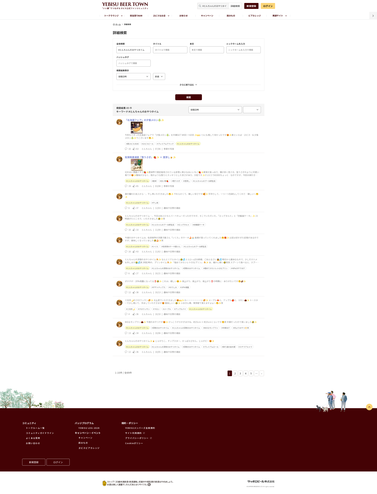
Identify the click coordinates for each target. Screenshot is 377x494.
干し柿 (155, 202)
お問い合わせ (33, 443)
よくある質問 (33, 437)
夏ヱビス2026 (133, 143)
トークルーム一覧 (35, 427)
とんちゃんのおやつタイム (188, 143)
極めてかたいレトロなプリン (216, 268)
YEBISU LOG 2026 (89, 427)
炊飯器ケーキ (199, 224)
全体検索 (120, 43)
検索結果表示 (122, 70)
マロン (157, 309)
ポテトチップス (159, 287)
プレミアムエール (211, 346)
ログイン (268, 6)
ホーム (118, 24)
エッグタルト (184, 224)
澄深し (187, 181)
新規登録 (251, 6)
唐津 (154, 181)
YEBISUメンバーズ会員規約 (140, 427)
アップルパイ (180, 309)
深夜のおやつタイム (192, 268)
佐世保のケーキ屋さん (171, 246)
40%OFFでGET (238, 268)
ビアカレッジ (254, 15)
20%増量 (185, 287)
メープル (167, 309)
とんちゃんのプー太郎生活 (204, 181)
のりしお (173, 287)
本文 (192, 43)
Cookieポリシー (134, 443)
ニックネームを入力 (235, 43)
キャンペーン (207, 15)
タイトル (157, 43)
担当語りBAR (136, 15)
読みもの (231, 15)
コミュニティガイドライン (40, 432)
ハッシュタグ (122, 57)
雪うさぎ (176, 181)
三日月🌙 (131, 309)
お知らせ (183, 15)
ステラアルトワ (246, 346)
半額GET (226, 328)
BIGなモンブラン (211, 328)
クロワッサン (144, 309)
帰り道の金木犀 (229, 346)
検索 (188, 97)
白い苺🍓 (164, 181)
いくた (155, 246)
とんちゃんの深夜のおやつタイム (166, 268)
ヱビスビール (148, 143)
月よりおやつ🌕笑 (241, 328)
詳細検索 (235, 6)
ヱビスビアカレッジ (89, 447)
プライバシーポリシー (137, 437)
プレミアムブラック (166, 143)
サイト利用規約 (133, 432)
